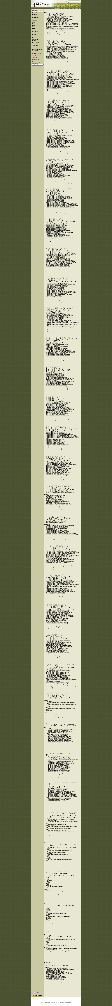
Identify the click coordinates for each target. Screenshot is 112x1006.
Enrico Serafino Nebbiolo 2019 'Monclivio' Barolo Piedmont (56, 143)
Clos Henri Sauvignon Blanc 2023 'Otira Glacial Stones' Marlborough (57, 652)
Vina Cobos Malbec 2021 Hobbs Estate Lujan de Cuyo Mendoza (56, 293)
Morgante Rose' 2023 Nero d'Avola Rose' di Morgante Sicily (56, 521)
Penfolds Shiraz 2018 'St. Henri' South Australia (54, 467)
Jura (47, 823)
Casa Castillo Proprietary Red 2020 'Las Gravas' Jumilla (57, 913)
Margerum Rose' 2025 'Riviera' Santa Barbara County (55, 500)
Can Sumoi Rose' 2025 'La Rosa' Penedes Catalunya (54, 516)
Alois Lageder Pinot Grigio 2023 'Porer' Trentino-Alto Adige (56, 595)
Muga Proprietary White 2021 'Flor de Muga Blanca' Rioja (55, 662)
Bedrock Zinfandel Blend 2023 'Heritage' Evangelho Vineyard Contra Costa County (60, 423)
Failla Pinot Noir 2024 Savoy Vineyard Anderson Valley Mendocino (57, 344)
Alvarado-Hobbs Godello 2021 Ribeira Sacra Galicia (54, 625)
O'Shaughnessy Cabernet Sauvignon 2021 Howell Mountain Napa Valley (58, 70)
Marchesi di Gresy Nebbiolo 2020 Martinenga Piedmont (55, 151)
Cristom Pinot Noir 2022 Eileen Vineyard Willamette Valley (56, 96)
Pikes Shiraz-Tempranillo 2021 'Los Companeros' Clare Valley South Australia (59, 379)
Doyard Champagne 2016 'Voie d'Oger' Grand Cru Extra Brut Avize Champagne (59, 549)
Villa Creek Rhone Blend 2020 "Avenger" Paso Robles (55, 17)
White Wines (35, 19)
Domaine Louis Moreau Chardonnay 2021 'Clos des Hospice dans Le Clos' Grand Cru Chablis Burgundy (61, 680)
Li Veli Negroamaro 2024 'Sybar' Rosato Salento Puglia (55, 497)
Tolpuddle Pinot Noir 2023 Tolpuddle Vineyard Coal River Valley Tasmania (58, 63)
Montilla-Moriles (48, 918)
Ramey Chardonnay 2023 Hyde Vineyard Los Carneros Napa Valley (57, 637)
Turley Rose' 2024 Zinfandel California (52, 512)
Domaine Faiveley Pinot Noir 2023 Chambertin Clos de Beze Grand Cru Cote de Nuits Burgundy (62, 436)
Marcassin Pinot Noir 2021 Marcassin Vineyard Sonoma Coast (56, 202)
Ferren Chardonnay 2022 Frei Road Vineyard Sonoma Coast (56, 644)
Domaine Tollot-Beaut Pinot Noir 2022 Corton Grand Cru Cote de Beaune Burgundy (60, 81)
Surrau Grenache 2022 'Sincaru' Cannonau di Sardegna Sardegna (57, 168)
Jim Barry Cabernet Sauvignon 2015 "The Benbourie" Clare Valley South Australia (60, 28)
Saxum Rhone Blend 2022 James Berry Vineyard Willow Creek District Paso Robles (60, 277)
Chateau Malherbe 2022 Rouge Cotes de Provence (54, 280)
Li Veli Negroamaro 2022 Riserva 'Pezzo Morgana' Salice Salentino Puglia (58, 363)
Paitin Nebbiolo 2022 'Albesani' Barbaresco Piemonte (55, 372)
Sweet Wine (48, 877)
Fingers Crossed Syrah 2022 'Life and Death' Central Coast (56, 414)
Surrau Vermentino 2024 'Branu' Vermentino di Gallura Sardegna (57, 606)
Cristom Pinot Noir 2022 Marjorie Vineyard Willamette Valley (56, 98)
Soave (47, 874)
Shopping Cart (77, 8)
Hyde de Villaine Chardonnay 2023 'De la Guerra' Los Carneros (56, 632)
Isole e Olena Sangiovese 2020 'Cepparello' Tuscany (54, 144)
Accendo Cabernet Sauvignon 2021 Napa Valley (54, 87)
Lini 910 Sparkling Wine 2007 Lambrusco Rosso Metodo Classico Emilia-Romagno (60, 559)
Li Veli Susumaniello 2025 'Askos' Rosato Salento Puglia (55, 495)
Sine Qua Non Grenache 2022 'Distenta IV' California (55, 313)
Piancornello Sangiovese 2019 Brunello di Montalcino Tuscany (56, 160)
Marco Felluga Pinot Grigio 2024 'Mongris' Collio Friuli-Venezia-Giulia (57, 682)
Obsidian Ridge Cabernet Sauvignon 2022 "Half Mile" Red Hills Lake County (59, 486)
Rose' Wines (35, 16)
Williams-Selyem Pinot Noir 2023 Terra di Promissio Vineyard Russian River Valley (60, 307)
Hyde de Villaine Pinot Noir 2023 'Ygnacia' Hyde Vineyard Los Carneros (58, 258)
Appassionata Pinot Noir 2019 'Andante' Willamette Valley (55, 257)
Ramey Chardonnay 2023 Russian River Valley (54, 641)
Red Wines (34, 14)
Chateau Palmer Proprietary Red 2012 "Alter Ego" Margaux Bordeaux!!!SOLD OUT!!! (62, 812)
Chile (33, 25)
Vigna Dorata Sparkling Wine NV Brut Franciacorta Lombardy (56, 530)
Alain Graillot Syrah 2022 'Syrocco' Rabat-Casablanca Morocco (56, 181)
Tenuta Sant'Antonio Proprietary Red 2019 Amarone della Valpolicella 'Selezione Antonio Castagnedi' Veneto (60, 45)
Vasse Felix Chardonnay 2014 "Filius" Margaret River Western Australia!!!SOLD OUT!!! (62, 716)
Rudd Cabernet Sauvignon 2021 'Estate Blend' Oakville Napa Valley (57, 382)
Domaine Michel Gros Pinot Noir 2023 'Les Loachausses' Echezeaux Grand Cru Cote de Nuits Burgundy (61, 325)
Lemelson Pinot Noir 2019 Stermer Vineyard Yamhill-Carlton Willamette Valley (59, 77)
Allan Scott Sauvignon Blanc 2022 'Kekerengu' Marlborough (56, 666)
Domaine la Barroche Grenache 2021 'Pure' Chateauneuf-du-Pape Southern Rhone (60, 186)
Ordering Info (65, 8)
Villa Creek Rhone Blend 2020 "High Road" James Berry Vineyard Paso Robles (59, 16)
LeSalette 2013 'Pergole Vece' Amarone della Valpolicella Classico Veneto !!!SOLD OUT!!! (61, 221)
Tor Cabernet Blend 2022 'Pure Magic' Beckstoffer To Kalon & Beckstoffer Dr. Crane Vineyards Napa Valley (62, 391)
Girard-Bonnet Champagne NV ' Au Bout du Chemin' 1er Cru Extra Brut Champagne (60, 553)
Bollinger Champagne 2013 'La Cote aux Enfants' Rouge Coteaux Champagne (59, 556)
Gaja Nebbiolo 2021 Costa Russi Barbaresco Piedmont (55, 443)
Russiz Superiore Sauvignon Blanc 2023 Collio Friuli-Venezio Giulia (57, 602)
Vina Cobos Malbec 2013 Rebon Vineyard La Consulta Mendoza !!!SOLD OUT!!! (61, 708)
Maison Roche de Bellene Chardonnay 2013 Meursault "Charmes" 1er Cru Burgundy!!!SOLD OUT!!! (63, 836)
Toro (47, 932)
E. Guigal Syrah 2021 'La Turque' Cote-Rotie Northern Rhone (56, 446)
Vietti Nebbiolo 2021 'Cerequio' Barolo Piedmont (54, 396)
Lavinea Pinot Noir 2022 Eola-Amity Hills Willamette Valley (56, 358)
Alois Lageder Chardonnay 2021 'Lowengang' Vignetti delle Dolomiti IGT (58, 596)
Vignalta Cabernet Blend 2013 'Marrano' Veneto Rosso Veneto (56, 178)
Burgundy (47, 814)
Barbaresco (48, 848)
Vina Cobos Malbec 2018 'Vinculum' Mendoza (53, 295)
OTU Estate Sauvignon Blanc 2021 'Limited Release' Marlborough (57, 623)
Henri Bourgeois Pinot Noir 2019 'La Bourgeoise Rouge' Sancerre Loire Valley (59, 189)
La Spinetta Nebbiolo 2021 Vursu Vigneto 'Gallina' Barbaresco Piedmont (58, 354)
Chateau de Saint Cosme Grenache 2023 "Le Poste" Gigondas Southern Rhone (59, 484)
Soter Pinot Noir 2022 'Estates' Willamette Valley (54, 249)
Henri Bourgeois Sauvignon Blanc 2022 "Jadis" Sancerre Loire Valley (57, 571)
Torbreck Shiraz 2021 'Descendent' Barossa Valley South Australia (57, 470)
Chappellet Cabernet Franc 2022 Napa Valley (53, 89)
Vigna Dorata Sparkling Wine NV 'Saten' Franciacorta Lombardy (57, 532)
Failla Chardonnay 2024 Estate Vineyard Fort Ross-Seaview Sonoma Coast (58, 631)
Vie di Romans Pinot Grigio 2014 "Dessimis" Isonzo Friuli (57, 861)
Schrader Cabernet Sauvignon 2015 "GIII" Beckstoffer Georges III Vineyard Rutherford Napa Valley (62, 25)
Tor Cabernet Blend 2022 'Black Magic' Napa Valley (54, 390)
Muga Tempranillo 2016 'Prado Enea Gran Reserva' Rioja (55, 32)
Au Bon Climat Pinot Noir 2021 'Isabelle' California (54, 473)
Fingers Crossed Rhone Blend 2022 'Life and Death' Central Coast (57, 413)
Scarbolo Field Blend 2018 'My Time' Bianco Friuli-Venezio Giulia (57, 604)
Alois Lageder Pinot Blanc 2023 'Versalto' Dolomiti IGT (55, 651)
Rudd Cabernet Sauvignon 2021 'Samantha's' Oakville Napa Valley (57, 383)
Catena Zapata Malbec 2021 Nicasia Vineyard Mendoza (55, 318)
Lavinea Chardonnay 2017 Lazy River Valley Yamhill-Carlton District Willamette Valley (60, 591)
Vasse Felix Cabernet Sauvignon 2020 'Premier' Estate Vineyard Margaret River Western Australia (62, 60)
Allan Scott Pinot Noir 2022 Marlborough (53, 233)
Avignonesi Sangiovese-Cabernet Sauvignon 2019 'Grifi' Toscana (56, 211)
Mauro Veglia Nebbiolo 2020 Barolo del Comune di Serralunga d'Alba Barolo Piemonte (60, 369)
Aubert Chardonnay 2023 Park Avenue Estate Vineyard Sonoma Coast (58, 675)
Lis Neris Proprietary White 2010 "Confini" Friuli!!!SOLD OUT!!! (59, 862)
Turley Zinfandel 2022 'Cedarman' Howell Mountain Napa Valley (57, 279)
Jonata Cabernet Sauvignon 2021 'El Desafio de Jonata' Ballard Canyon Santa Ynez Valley (61, 105)
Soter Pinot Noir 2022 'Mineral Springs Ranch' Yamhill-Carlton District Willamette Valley (61, 250)
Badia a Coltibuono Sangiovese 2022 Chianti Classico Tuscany (56, 133)
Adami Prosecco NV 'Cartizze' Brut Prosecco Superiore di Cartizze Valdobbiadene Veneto (61, 542)
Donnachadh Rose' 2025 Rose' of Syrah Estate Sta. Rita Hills (56, 513)
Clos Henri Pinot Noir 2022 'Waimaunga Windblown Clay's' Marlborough (58, 320)
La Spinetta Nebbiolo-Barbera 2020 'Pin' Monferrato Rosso (56, 353)
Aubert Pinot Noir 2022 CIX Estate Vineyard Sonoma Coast (56, 269)
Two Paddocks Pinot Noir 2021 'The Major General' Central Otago (57, 389)
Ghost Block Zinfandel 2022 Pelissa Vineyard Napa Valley (55, 67)
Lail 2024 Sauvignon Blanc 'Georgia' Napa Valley (54, 635)
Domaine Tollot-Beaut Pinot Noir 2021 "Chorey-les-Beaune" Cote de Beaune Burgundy (60, 29)
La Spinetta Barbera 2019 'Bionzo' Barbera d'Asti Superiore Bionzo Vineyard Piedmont (60, 352)
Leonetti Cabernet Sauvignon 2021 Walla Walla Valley (55, 360)
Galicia (47, 911)
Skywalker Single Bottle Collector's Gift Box (55, 987)
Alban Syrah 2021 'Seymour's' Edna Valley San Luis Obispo (56, 459)
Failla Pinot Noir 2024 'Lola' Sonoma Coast (53, 345)
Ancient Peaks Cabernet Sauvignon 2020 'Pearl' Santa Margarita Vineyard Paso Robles (60, 284)
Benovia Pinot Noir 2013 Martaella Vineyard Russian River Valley (57, 18)
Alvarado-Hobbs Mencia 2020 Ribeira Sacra (53, 239)
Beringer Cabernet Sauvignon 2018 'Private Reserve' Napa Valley (57, 403)
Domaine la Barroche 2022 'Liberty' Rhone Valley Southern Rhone (57, 185)
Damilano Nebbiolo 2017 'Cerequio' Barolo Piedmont (55, 218)
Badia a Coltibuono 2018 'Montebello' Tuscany (53, 136)
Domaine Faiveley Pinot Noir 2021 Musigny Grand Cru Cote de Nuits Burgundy (59, 434)
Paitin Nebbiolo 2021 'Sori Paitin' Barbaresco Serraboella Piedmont (57, 158)
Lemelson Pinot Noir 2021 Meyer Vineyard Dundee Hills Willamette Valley (58, 76)
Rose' (47, 779)
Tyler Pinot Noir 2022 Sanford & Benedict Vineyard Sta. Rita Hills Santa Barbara (59, 128)
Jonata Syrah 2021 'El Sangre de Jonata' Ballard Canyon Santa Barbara (58, 259)
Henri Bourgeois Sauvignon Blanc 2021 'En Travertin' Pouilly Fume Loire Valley (59, 612)
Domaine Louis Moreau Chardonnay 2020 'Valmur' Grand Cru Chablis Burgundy (60, 615)
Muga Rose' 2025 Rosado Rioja (51, 498)
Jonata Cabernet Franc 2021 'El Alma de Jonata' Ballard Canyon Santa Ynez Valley (60, 104)
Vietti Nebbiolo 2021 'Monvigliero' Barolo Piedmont (54, 397)
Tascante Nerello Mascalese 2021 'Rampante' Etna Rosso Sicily (56, 386)
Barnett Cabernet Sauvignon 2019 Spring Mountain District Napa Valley (58, 255)
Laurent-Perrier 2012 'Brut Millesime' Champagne (54, 982)
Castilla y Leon (48, 907)
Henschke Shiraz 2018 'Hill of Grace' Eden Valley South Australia (57, 58)
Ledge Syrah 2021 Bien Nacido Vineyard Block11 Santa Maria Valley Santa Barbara (60, 260)
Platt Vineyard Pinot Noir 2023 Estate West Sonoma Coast (55, 405)
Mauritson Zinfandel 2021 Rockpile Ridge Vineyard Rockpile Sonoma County (59, 118)
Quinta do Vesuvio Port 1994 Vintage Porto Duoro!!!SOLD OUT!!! (57, 965)
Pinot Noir (47, 755)
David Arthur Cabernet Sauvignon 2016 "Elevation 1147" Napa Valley (57, 475)
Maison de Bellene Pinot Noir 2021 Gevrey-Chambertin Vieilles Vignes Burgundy (59, 37)
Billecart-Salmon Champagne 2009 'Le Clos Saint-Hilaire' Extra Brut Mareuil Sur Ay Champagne (62, 534)
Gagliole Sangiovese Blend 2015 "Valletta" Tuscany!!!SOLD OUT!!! (59, 870)
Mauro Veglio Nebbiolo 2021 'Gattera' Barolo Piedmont (55, 156)
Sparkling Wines (36, 17)
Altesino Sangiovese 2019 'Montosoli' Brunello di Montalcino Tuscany (57, 283)
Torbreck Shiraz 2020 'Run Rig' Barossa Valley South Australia (56, 471)
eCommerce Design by (63, 1002)
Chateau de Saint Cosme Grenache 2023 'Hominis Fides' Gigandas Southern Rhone (60, 207)
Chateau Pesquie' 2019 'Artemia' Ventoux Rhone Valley (57, 830)
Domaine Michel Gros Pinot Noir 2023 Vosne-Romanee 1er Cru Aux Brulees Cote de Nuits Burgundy (61, 329)
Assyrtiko (47, 840)
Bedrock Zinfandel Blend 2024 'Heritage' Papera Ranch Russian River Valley (58, 462)
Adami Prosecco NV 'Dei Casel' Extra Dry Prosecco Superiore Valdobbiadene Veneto (60, 525)
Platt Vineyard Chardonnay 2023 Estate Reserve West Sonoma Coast (57, 672)
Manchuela (48, 917)
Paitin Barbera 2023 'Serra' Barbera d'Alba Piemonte (55, 374)
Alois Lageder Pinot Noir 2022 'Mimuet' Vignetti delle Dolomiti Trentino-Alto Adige (60, 130)
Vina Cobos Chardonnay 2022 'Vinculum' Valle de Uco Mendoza (57, 648)
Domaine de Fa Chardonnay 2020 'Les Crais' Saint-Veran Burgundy (57, 611)
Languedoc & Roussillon (50, 825)
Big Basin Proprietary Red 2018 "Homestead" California (55, 14)
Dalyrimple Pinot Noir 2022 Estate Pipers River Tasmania (55, 62)
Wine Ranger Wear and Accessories (37, 50)
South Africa (35, 36)
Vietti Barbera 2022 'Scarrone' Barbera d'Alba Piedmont (55, 174)
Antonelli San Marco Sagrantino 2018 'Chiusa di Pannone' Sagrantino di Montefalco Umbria (61, 49)
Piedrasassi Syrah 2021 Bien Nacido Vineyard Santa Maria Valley (57, 432)
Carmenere (48, 804)
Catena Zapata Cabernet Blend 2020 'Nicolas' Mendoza (55, 55)
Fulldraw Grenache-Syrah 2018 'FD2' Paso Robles (54, 242)
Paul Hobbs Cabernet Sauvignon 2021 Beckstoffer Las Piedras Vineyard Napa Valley (60, 492)
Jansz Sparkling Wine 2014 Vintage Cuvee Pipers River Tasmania (57, 526)
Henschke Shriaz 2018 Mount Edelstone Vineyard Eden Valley (56, 334)
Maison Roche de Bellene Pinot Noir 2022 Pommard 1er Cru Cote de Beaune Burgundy (60, 365)
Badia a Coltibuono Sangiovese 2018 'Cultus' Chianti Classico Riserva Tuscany (59, 135)
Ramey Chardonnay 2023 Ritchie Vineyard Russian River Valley (56, 638)
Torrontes (47, 709)
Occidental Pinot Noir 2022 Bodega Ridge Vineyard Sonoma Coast (59, 758)
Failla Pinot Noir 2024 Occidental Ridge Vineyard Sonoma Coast (56, 101)
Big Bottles (34, 40)
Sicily (47, 872)
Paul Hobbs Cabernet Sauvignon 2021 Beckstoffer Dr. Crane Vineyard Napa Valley (60, 378)
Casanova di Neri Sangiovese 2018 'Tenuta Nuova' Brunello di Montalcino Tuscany (59, 315)
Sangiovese (48, 869)
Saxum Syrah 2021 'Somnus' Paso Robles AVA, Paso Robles (56, 412)
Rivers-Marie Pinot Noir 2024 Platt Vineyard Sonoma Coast (56, 450)
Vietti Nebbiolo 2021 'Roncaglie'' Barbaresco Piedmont (55, 400)
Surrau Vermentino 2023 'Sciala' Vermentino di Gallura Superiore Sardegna (58, 607)
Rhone (47, 829)
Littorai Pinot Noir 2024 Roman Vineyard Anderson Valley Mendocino (57, 460)
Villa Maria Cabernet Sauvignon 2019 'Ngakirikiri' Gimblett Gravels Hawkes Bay (59, 237)
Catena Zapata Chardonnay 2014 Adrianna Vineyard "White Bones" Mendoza (59, 576)
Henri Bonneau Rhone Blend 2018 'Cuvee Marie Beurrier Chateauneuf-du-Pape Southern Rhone (62, 427)
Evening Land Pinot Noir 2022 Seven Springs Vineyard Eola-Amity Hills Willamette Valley (61, 254)
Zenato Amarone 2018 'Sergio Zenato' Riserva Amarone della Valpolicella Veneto (59, 232)
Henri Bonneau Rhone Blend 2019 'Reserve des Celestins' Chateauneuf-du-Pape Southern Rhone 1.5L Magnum (62, 955)
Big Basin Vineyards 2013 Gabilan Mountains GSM (54, 40)
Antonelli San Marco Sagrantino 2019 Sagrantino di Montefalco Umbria (58, 48)
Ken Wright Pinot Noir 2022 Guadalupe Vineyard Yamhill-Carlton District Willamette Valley (61, 252)
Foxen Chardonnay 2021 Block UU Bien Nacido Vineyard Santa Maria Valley (59, 565)
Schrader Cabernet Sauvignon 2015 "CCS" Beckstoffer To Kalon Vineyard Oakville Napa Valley (62, 23)
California (34, 23)
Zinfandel (47, 797)
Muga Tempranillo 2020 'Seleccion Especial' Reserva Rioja (55, 191)
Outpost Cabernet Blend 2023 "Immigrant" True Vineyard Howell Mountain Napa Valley (61, 488)
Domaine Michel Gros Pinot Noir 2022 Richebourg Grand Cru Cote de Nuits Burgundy (60, 326)
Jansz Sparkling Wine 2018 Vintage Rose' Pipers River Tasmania (57, 527)
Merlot (47, 754)
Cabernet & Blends (49, 701)
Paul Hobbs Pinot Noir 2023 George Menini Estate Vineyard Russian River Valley (59, 490)
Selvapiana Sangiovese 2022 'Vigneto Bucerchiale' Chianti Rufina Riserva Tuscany (59, 167)
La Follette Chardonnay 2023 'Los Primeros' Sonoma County (56, 665)
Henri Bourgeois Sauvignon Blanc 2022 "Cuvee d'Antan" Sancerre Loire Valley (59, 572)
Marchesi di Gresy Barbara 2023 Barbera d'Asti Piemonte (55, 366)
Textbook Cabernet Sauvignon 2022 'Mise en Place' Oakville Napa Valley (58, 75)
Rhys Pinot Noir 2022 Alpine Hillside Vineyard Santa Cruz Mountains (57, 407)
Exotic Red (48, 706)
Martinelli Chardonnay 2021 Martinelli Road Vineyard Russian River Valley (58, 645)
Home (52, 8)
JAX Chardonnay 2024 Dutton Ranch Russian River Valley (56, 694)
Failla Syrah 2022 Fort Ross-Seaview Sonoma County (55, 103)
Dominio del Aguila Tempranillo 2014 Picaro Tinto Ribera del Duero (59, 923)
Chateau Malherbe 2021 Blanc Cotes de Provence (54, 647)
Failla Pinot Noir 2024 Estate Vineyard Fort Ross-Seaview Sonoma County (58, 102)
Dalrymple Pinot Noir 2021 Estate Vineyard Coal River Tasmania (57, 321)
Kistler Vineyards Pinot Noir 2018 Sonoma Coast (54, 69)
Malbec (47, 707)
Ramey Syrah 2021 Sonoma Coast (51, 380)
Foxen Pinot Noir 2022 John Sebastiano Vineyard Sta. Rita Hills (56, 92)
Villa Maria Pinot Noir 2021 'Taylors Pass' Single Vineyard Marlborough (58, 235)
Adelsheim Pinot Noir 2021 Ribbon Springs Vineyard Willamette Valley (58, 472)
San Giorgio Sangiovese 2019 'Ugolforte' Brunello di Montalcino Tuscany (58, 230)
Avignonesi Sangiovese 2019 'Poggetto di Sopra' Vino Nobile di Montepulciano (59, 212)
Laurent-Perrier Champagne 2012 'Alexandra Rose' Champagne (56, 528)
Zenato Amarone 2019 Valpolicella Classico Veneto (54, 231)
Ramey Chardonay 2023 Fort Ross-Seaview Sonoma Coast (55, 668)
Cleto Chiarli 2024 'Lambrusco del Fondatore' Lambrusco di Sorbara (57, 558)
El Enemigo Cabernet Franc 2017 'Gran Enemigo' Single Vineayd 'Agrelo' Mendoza (60, 141)
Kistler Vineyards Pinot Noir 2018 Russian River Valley (55, 68)
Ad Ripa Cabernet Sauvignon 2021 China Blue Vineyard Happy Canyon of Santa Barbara (61, 464)
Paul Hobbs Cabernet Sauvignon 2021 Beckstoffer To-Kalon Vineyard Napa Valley (59, 74)
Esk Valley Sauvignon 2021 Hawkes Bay (52, 621)
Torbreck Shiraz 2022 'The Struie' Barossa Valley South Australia (57, 469)
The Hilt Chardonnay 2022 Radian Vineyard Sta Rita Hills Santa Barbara (58, 642)
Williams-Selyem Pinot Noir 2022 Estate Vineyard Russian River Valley (58, 275)
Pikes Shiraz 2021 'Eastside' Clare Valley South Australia (55, 56)
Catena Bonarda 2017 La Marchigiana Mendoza (54, 52)
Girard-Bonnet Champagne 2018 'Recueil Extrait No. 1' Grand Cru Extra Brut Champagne (61, 551)
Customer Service (71, 8)
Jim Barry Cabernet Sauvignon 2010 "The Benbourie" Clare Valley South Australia (61, 714)
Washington (35, 39)
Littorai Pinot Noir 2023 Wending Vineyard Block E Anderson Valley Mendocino (59, 419)
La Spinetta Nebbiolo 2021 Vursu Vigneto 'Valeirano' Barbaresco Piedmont (58, 356)
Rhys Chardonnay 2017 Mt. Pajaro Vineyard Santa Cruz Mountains (57, 626)
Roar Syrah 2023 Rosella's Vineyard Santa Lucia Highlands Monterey (57, 410)
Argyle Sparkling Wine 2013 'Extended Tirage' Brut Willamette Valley (57, 562)
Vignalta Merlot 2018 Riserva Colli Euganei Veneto (54, 177)
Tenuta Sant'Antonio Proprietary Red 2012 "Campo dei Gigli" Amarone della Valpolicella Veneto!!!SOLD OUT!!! (62, 845)
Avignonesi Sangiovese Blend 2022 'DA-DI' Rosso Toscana (55, 210)
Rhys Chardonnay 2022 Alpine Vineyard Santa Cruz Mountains (56, 676)
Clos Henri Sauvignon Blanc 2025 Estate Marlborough (55, 566)
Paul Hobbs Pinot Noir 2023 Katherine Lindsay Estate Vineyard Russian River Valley (60, 489)
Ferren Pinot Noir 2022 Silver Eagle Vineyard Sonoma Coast (56, 300)
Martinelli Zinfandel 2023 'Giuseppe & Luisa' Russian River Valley (57, 248)
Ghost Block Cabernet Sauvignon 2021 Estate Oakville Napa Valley (57, 346)
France (33, 26)
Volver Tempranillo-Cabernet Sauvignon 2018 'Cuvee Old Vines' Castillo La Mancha (60, 240)
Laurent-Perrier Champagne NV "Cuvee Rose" (54, 529)
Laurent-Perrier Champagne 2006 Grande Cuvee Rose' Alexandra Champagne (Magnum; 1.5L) (62, 960)
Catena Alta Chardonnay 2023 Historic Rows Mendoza (55, 575)
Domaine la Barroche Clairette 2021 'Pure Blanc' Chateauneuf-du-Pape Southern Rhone (60, 654)
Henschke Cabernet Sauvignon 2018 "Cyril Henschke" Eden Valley (57, 57)
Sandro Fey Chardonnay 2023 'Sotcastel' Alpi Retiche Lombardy (56, 605)
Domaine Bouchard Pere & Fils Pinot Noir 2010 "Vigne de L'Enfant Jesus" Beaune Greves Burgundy (63, 816)
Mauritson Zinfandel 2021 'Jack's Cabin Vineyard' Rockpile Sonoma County (59, 117)
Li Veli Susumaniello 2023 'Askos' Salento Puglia (54, 150)
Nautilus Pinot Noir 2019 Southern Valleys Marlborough (55, 234)
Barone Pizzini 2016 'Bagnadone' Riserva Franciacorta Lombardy (57, 538)
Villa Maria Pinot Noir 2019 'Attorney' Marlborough (54, 236)
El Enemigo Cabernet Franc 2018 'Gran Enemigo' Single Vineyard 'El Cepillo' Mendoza (60, 142)
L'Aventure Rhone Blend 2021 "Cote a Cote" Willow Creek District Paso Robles (59, 485)
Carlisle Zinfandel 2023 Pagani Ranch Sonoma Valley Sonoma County (57, 482)
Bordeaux (47, 811)
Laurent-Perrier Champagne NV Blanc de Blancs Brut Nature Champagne (58, 546)
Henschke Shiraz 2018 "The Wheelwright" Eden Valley (55, 335)
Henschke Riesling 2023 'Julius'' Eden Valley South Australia (56, 577)
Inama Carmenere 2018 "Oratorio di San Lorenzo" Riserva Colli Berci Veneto (59, 42)
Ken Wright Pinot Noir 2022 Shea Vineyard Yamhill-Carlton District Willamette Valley (60, 351)
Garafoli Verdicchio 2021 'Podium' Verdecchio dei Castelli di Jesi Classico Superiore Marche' (61, 598)
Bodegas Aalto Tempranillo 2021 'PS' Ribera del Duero (55, 238)
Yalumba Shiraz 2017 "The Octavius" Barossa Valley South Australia (57, 20)
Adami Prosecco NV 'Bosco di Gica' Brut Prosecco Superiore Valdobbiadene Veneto (60, 969)
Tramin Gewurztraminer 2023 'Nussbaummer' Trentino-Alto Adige (57, 685)
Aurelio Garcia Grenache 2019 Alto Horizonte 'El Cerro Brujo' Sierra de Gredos (59, 198)
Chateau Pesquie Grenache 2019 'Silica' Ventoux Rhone (55, 200)
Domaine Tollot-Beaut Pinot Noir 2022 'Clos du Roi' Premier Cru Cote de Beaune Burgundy (61, 204)
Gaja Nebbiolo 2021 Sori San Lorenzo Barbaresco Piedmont (56, 441)
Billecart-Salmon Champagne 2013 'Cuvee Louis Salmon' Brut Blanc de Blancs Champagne (61, 533)
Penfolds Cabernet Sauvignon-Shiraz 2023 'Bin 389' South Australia (57, 401)
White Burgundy (49, 835)
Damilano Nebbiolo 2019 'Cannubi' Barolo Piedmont (54, 217)
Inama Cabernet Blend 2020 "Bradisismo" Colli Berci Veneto (56, 41)
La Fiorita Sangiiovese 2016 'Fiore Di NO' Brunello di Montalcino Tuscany (58, 146)
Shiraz (47, 723)
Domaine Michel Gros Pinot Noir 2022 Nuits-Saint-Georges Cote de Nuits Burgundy (60, 188)
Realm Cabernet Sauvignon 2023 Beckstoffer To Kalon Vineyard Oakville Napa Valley (60, 381)
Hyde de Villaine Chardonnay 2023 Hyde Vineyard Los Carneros (57, 633)
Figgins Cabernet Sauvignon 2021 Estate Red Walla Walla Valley (56, 476)
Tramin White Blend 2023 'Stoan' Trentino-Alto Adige (55, 684)
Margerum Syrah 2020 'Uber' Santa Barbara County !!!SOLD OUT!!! (57, 114)
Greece (33, 28)
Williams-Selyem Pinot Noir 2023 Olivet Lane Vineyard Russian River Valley (58, 308)
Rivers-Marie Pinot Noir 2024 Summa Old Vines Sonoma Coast (56, 306)
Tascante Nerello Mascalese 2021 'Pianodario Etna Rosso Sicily (56, 385)
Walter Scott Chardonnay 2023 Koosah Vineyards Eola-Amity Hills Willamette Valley (60, 664)
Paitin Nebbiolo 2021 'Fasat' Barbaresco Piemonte (54, 373)
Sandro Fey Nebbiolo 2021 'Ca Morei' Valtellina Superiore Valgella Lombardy (59, 164)
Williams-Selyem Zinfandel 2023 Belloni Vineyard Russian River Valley (58, 310)
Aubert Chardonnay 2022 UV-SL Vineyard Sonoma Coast (55, 643)
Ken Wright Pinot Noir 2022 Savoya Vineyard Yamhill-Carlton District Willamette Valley (60, 253)
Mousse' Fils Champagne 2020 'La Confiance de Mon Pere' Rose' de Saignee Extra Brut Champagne (62, 555)
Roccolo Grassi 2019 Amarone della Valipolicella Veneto (55, 162)
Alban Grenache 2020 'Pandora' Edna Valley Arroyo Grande (58, 751)
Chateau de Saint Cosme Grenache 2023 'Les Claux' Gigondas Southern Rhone (59, 206)
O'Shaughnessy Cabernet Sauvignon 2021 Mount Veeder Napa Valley (57, 71)
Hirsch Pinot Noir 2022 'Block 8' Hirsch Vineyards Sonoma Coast (57, 301)
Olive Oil (47, 988)
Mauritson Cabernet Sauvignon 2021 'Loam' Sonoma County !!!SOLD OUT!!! (59, 119)
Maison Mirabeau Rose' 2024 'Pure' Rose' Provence (54, 522)
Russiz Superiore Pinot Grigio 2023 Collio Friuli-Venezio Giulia (56, 601)
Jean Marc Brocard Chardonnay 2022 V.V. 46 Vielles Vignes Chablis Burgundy (59, 646)
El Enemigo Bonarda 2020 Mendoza (52, 341)
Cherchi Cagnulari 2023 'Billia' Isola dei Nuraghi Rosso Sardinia (56, 138)
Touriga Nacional (49, 898)
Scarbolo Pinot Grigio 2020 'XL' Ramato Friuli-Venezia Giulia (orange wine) (58, 603)
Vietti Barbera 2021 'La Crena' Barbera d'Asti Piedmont (55, 176)
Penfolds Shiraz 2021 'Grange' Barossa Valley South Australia (56, 465)
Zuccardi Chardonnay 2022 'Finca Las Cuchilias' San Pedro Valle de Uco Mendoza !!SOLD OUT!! (62, 690)
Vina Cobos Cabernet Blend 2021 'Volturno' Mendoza (55, 290)
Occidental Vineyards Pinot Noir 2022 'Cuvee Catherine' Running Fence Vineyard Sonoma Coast (63, 760)
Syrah (47, 785)
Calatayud (47, 906)
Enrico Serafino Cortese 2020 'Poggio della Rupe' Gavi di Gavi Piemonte (58, 657)
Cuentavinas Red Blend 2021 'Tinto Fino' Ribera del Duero (56, 192)
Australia (34, 22)
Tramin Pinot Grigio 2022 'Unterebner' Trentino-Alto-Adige (56, 620)
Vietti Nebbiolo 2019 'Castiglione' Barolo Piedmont (54, 173)
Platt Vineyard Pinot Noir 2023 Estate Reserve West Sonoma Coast (57, 404)
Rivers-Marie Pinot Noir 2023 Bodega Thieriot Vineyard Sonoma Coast (58, 304)
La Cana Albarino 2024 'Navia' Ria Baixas (53, 681)
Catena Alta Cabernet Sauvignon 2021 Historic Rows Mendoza (56, 50)
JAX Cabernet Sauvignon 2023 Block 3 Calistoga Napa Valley (56, 479)
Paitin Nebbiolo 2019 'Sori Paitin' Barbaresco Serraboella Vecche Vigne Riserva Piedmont (61, 159)
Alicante (47, 904)
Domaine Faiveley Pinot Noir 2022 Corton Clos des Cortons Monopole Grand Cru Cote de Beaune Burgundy (62, 438)
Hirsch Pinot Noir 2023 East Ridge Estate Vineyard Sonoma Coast (57, 448)
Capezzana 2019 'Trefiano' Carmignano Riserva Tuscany (55, 137)
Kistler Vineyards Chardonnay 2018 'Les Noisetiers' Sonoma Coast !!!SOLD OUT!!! (60, 583)
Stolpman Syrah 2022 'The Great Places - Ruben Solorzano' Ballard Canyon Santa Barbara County (62, 429)
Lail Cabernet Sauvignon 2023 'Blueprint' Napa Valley (55, 107)
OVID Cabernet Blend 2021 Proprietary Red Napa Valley (55, 336)
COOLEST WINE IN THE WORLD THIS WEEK (37, 47)
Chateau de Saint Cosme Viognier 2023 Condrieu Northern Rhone (57, 588)
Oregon (34, 33)
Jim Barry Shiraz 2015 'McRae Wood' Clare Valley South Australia (57, 30)
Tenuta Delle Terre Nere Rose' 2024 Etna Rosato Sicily (55, 502)
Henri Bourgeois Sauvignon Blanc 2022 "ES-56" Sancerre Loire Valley (57, 573)
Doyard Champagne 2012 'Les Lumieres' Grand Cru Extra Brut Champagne (59, 550)
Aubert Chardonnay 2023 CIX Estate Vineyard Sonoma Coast (56, 650)
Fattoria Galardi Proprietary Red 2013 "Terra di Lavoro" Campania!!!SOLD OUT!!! (62, 847)
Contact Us (60, 8)
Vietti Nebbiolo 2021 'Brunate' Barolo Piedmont (54, 395)
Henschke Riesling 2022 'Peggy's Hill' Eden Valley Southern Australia (57, 655)
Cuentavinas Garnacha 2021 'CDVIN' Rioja (53, 194)
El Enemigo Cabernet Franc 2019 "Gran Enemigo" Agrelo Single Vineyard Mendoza (60, 51)
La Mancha (48, 914)
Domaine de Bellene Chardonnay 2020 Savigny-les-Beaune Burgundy (57, 610)
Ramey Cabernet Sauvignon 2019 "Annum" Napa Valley (55, 13)
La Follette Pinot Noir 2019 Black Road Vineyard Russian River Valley (57, 108)
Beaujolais (47, 810)
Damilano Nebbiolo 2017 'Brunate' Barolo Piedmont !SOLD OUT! (57, 216)
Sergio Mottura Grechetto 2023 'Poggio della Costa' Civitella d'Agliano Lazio (58, 683)
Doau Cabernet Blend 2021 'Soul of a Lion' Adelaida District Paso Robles (58, 402)
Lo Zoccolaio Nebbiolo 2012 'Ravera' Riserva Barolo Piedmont (56, 223)
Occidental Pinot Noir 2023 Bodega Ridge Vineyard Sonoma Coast (57, 449)
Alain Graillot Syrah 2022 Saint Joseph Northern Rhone (55, 180)
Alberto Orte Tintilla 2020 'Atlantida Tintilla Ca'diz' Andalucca (56, 190)
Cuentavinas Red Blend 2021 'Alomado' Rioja (53, 193)
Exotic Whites (48, 721)
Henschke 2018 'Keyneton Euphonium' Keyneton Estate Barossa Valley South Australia (60, 59)
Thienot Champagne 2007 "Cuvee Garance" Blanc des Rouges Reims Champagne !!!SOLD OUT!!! (63, 822)
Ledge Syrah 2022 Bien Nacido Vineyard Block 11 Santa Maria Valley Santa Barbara (60, 409)
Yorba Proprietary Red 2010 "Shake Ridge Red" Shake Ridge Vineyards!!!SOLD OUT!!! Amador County (62, 783)
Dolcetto (47, 856)
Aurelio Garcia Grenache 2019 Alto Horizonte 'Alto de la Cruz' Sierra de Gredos (59, 197)
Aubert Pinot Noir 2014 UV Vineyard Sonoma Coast (54, 38)
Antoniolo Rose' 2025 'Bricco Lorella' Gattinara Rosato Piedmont (57, 517)
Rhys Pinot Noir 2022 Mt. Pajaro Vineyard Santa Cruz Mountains (57, 420)
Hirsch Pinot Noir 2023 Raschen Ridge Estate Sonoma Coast (56, 456)
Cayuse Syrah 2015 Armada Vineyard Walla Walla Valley (57, 945)
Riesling (47, 722)
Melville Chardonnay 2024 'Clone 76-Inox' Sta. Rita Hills (55, 592)
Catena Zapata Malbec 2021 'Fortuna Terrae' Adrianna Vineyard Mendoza (58, 317)
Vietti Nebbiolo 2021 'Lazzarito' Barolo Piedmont (54, 171)
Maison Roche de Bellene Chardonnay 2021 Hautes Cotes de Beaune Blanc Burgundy (60, 661)
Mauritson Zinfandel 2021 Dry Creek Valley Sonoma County (56, 368)
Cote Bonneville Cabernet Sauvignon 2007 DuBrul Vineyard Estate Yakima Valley (61, 936)
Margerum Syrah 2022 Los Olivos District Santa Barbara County (57, 115)
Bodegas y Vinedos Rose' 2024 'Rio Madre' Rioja (54, 509)
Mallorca (47, 915)
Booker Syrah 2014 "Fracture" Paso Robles (53, 39)
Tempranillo (48, 929)
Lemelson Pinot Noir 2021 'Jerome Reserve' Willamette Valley (56, 78)
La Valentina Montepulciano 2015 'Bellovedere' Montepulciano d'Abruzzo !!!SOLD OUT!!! (61, 47)
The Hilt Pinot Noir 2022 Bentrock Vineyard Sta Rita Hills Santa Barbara (58, 266)
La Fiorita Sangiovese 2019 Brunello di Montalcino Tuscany (56, 148)
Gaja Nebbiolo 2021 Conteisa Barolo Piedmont (53, 440)
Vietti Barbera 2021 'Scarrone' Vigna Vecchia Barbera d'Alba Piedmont (58, 175)
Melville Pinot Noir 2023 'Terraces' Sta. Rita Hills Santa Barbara (56, 123)
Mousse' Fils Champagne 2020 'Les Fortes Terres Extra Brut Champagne (58, 554)
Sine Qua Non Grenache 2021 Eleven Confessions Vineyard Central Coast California (60, 416)
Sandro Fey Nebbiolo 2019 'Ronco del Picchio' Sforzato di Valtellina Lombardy (59, 166)
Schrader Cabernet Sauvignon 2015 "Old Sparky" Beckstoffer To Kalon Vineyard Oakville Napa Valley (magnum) (62, 27)
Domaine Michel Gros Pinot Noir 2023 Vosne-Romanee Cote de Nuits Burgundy (59, 327)
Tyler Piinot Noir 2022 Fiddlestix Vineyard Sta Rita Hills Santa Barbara (58, 267)
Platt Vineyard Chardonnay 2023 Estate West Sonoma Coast (56, 673)
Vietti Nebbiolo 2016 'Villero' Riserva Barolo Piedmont (55, 399)
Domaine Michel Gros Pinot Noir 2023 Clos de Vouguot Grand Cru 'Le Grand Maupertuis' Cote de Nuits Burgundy (62, 323)
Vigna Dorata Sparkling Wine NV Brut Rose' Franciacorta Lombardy (57, 531)
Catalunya (47, 908)
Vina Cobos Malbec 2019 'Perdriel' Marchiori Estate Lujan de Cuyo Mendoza (59, 294)
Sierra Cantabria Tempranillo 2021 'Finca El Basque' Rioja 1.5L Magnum (58, 950)
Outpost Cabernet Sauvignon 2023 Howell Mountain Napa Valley (57, 487)
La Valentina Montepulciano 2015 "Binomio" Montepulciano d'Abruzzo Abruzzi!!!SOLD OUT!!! (62, 865)
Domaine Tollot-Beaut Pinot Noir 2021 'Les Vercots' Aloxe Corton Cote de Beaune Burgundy (61, 203)
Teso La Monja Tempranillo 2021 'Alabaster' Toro (54, 425)
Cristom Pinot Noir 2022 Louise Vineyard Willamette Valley (56, 99)
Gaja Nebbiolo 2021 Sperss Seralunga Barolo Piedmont (55, 439)
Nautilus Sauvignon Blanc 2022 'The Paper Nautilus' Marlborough (57, 622)
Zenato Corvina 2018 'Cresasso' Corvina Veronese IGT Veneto (56, 297)
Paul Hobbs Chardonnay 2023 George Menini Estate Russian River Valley (58, 697)
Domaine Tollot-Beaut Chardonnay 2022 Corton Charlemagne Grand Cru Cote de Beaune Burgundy (61, 587)
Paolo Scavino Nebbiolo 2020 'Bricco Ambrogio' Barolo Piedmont (56, 225)
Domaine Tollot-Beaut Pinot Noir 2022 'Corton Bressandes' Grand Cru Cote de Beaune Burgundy (62, 205)
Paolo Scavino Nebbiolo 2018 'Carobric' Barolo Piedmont (55, 226)
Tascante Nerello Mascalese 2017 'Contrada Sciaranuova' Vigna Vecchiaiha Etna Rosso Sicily (61, 170)
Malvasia (47, 839)
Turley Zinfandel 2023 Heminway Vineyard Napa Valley (55, 309)
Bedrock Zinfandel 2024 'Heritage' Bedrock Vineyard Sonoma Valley (57, 278)
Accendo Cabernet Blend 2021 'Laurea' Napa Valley (54, 88)
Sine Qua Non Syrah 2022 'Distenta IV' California (54, 312)
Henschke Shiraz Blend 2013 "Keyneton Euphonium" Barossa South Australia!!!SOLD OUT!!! (62, 720)
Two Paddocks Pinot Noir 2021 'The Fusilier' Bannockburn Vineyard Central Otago (60, 388)
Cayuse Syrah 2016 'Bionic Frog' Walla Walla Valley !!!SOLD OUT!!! (57, 31)
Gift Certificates (36, 57)
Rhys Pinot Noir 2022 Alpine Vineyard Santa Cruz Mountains (56, 245)
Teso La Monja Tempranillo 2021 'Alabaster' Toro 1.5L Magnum (56, 951)
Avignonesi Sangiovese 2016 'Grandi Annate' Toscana (55, 288)
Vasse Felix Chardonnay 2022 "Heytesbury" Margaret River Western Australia (59, 580)
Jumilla (47, 912)
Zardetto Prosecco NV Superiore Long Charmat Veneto (55, 560)
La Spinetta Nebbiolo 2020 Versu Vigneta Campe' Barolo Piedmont (57, 21)
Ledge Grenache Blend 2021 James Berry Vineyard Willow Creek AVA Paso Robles (59, 263)
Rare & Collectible (36, 42)
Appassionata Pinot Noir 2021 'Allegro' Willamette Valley (55, 256)
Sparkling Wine (48, 784)
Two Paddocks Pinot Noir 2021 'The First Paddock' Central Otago (57, 387)
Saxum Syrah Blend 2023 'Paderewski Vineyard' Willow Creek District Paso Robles (60, 454)
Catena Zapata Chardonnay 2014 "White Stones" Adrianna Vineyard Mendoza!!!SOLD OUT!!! (62, 705)
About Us (55, 8)
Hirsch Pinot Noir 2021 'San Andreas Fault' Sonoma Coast (55, 247)
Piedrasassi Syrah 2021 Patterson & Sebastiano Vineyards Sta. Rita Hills (58, 433)
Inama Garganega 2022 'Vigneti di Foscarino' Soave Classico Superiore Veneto (59, 590)
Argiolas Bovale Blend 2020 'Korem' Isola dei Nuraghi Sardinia (56, 208)
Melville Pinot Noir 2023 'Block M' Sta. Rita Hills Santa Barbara (56, 121)
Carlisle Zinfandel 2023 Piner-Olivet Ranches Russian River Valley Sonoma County (60, 483)
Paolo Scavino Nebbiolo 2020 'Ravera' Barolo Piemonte (55, 376)
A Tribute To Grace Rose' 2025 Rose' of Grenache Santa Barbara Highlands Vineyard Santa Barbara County (61, 515)
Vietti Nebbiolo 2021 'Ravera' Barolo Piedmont (53, 172)
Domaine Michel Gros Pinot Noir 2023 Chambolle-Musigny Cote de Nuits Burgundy (60, 187)
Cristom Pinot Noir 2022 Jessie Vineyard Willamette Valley (55, 97)
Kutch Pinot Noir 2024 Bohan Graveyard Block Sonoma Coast (56, 457)
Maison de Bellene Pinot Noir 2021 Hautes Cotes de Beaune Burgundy (57, 364)
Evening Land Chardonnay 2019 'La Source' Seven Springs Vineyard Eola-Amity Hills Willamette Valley (62, 628)
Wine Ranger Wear (49, 990)
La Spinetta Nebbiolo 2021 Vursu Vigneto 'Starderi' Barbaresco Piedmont (58, 355)
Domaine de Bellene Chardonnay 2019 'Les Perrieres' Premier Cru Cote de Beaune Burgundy (61, 609)
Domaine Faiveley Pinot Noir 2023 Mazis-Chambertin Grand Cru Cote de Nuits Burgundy (61, 435)
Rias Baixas (48, 920)
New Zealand (35, 31)
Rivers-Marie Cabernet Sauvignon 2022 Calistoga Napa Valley (56, 299)
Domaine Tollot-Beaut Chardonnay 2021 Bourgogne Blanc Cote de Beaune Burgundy (60, 616)
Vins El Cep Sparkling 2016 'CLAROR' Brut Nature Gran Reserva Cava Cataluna (60, 537)
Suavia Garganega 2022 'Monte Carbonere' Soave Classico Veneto (57, 618)
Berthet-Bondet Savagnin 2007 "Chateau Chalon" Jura (57, 824)
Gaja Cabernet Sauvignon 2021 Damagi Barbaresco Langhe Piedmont (57, 444)
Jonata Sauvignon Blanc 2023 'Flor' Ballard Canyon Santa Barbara (57, 634)
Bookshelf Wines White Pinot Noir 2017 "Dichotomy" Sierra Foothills (59, 753)
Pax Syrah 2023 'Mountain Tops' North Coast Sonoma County (56, 461)
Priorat (47, 919)
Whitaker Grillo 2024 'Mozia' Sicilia (52, 671)
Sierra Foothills (48, 781)
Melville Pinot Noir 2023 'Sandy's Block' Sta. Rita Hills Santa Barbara (57, 122)
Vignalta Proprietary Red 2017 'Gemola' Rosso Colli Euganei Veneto (57, 179)
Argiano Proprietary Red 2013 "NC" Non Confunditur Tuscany (56, 22)
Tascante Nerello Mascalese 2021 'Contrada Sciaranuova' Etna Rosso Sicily (58, 169)
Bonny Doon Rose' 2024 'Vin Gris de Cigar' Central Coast (55, 506)
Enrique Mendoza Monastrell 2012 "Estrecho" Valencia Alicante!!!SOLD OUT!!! (61, 905)
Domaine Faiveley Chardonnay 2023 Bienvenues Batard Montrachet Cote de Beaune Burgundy (62, 686)
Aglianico (47, 846)
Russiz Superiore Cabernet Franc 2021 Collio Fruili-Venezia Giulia (57, 163)
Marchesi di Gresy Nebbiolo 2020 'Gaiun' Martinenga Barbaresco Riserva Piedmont (60, 152)
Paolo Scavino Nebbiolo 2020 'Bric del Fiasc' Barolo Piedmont (56, 224)
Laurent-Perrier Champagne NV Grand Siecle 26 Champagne (56, 545)
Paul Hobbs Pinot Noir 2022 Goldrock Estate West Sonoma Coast (57, 491)
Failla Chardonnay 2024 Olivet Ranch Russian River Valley (56, 696)
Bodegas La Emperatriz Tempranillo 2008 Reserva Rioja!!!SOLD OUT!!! (60, 930)
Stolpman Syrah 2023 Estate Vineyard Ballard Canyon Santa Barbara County (59, 430)
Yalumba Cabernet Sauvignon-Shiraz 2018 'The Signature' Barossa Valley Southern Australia (61, 338)
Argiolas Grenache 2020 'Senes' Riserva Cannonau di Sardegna (56, 286)
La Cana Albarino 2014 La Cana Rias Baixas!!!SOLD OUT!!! (58, 921)
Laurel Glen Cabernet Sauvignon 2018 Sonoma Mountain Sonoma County (58, 109)
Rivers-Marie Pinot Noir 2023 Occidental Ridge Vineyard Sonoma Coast (58, 305)
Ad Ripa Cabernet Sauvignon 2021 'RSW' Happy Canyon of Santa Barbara (58, 463)
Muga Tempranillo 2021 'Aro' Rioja (52, 371)
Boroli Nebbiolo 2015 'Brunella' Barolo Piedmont (54, 215)
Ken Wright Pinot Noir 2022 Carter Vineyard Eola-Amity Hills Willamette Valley (59, 251)
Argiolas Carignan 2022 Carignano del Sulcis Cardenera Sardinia (57, 285)
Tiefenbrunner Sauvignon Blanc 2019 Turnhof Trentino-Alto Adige (57, 619)
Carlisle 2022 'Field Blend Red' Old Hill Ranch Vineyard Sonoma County (58, 314)
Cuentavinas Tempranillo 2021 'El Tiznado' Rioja (54, 195)
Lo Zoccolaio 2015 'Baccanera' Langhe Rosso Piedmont (55, 222)
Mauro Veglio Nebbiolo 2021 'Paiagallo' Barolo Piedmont (55, 157)
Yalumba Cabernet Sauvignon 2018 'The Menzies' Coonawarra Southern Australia (60, 339)
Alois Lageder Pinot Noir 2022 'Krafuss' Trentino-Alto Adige (56, 131)
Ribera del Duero (49, 922)
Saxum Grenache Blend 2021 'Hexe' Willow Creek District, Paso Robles (58, 415)
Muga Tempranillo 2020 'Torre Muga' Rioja (53, 33)
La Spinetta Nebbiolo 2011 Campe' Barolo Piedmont (56, 852)
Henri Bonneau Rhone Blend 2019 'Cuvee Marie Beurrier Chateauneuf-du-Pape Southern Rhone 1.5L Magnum (62, 953)
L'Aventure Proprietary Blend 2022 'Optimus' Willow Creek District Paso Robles (59, 111)
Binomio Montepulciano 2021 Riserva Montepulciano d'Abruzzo (56, 357)
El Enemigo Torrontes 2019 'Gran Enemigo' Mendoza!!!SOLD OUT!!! (57, 656)
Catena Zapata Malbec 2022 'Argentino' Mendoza (54, 54)
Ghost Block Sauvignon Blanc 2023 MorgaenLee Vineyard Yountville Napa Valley (59, 582)
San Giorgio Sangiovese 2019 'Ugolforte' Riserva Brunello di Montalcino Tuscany (59, 384)
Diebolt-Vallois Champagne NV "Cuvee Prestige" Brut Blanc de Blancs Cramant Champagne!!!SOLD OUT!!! (61, 820)
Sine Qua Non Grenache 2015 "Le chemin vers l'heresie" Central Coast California (61, 746)
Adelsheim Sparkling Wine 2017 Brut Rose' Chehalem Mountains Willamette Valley (60, 561)
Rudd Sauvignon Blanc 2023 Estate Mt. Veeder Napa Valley (56, 593)
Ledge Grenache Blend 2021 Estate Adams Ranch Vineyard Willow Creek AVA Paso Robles (61, 262)
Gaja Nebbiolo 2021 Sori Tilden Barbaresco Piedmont (55, 442)
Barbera (47, 849)
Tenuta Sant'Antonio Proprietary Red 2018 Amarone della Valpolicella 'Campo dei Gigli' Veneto (62, 46)
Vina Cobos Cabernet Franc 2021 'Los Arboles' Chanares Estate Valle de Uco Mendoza (60, 291)
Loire (47, 827)
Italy (33, 29)
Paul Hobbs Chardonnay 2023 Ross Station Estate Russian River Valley (58, 698)
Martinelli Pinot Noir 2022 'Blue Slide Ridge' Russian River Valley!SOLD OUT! (61, 761)
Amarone (47, 843)
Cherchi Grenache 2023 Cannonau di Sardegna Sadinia (55, 139)
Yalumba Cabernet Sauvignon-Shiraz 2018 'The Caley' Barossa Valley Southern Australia (61, 337)
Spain (33, 37)
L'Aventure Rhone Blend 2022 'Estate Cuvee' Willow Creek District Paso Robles (59, 110)
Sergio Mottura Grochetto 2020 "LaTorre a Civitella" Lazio (56, 574)
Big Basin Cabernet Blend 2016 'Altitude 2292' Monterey (55, 15)
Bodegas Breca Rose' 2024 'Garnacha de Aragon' (54, 508)
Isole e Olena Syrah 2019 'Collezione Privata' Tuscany (55, 145)
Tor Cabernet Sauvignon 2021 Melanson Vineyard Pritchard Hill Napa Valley (59, 393)
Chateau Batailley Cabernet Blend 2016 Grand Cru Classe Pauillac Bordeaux (59, 85)
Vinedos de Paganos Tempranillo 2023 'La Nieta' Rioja (55, 199)
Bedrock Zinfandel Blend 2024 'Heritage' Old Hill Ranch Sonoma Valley (58, 424)
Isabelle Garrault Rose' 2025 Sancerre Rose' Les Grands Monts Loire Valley (58, 504)
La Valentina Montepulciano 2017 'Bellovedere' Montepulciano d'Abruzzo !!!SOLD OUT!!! (61, 149)
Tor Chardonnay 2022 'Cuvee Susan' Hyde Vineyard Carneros (56, 669)
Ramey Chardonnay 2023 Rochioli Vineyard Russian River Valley (57, 639)
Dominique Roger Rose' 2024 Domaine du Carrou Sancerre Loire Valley (58, 501)
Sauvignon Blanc (49, 710)
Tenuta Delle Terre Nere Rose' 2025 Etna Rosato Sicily (55, 505)
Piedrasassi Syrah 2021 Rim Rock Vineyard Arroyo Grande (56, 431)
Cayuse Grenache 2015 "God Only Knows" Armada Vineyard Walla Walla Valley (61, 939)
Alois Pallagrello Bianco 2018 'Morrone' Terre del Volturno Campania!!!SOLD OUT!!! (60, 667)
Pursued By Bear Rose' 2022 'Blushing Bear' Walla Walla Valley (56, 520)
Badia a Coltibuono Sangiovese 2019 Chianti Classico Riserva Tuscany (57, 134)
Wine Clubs (35, 55)
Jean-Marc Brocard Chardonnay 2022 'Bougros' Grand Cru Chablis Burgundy (59, 608)
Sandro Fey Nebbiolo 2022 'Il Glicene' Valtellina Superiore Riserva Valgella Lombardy (60, 165)
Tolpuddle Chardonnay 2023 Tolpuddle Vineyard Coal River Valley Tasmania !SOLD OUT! (61, 581)
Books (47, 989)
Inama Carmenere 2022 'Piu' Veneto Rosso (53, 347)
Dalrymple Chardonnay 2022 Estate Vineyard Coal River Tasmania (57, 653)
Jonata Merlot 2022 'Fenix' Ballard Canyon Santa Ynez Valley (56, 349)
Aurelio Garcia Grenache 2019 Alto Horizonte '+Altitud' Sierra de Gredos (58, 196)
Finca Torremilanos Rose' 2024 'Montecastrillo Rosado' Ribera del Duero (58, 503)
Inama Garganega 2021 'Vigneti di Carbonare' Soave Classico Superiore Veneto (59, 589)
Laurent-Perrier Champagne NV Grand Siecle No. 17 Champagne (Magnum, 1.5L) (60, 958)
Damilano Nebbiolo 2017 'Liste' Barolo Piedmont (54, 219)
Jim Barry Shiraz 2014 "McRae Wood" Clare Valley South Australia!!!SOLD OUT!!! (62, 725)
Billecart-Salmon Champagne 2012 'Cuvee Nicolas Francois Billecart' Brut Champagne (60, 535)
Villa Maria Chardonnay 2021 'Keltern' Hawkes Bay (54, 674)
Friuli (47, 860)
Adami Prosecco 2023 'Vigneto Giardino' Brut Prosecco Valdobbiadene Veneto (59, 543)
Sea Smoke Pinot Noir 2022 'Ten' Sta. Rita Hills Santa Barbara (56, 274)
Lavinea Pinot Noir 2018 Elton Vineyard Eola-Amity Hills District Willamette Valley (60, 112)
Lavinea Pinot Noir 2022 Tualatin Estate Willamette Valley (55, 113)
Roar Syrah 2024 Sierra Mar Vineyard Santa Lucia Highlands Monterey (58, 453)
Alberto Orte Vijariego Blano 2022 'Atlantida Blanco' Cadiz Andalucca (57, 613)
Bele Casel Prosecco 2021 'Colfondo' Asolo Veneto (54, 557)
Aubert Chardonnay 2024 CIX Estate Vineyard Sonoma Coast (56, 687)
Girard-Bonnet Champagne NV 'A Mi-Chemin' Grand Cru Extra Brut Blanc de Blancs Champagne (62, 552)
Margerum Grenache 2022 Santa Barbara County (54, 116)
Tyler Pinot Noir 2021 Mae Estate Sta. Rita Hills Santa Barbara (56, 126)
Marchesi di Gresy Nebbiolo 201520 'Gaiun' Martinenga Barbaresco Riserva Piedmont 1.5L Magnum (62, 957)
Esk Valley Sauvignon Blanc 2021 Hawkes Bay (53, 975)
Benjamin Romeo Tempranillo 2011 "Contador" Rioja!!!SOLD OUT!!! (59, 925)
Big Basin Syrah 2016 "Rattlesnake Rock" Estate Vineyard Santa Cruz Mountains (60, 19)
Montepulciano (48, 863)
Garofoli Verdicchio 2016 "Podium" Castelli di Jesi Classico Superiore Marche (59, 568)
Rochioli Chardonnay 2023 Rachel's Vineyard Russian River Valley (57, 677)
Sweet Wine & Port (36, 43)
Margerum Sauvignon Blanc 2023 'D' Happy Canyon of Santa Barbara (58, 636)
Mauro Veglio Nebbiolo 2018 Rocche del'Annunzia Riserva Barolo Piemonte (58, 370)
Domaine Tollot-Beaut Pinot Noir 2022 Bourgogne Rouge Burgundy (57, 84)
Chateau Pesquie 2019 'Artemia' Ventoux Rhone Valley (55, 201)
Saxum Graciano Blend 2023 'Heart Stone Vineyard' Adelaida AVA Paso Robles (59, 455)
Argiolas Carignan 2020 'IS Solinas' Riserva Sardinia (55, 287)
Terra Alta (47, 931)
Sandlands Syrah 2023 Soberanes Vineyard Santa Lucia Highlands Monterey (59, 411)
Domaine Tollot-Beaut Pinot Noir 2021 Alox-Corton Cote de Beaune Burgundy (59, 82)
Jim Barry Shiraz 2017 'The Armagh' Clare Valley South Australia (57, 348)
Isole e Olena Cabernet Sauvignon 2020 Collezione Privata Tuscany (57, 316)
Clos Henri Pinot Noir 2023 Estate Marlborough (54, 319)
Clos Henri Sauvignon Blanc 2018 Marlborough (55, 886)
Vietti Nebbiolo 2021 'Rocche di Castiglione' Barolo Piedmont (56, 398)
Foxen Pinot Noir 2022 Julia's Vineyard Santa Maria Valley (56, 93)
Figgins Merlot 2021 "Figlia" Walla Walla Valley (54, 477)
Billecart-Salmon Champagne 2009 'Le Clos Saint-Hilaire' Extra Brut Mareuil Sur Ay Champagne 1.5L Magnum (62, 956)
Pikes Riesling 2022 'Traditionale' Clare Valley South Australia (56, 663)
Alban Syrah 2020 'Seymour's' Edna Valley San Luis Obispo (56, 311)
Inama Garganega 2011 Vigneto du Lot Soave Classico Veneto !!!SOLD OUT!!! (61, 875)
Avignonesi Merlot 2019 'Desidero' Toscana (53, 209)
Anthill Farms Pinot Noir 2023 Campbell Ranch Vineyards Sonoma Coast (58, 478)
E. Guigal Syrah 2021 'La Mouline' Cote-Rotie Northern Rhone (56, 447)
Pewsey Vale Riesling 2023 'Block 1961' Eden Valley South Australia (57, 578)
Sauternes (47, 834)
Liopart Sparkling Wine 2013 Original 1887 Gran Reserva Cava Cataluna (58, 536)
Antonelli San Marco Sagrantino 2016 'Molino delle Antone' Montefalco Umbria (59, 132)
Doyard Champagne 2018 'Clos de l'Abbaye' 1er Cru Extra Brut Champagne (59, 547)
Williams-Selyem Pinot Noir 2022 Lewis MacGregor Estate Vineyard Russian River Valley (61, 276)
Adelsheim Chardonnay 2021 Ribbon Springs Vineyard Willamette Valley (58, 691)
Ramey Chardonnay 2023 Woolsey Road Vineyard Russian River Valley (58, 640)
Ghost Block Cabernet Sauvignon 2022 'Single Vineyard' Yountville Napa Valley (59, 66)
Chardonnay (48, 703)
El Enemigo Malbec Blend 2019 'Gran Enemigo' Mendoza (55, 342)
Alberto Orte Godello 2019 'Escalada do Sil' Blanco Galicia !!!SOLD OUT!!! (58, 614)
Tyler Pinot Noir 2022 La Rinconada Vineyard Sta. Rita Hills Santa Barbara (58, 127)
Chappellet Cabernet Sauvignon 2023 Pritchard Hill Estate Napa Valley (58, 90)
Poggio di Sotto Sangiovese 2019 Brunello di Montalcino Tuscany (56, 228)
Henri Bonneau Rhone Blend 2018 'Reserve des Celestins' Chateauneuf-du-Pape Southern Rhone (62, 428)
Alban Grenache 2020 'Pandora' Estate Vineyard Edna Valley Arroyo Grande (59, 270)
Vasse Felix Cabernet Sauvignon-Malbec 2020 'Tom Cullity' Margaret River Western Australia (61, 61)
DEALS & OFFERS (36, 53)
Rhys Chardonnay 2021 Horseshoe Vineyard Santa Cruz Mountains (57, 695)
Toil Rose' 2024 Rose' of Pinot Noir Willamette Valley (54, 519)
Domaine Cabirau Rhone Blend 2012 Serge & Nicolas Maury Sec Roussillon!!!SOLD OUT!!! (63, 826)
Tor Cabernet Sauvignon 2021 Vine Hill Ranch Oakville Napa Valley (57, 394)
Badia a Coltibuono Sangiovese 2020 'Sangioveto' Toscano (55, 289)
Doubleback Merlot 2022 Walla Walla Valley (53, 340)
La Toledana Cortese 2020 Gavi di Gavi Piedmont (54, 617)
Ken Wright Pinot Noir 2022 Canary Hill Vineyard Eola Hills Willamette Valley (59, 350)
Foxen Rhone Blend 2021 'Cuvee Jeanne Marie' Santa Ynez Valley (57, 91)
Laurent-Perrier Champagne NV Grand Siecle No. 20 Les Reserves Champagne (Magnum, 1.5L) (62, 959)
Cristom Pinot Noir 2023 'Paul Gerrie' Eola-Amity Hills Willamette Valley (58, 100)
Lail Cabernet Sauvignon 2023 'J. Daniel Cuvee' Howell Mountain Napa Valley (59, 106)
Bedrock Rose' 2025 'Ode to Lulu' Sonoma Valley (54, 499)
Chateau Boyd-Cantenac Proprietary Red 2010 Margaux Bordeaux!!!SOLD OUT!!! (61, 813)
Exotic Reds (48, 745)
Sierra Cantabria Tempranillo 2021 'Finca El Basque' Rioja (56, 426)
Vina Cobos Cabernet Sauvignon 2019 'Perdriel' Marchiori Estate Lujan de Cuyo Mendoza (61, 292)
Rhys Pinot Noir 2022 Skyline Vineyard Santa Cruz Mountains (58, 765)
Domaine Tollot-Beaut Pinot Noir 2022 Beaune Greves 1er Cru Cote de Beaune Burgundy (61, 83)
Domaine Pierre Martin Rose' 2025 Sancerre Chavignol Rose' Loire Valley (58, 518)
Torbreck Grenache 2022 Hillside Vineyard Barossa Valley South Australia (58, 468)
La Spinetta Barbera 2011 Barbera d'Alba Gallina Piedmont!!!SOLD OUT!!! (60, 850)
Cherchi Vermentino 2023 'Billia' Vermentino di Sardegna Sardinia (57, 597)
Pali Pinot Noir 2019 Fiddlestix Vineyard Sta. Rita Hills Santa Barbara (57, 72)
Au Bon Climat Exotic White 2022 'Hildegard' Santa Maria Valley (57, 692)
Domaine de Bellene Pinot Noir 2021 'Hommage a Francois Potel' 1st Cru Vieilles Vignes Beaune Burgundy (62, 282)
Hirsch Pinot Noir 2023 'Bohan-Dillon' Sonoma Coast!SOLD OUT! (57, 246)
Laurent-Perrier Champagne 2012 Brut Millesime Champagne (56, 539)
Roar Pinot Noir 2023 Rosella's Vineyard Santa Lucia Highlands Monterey (58, 408)
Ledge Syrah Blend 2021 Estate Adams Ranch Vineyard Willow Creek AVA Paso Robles (60, 261)
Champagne (48, 818)
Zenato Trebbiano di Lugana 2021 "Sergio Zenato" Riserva (56, 649)
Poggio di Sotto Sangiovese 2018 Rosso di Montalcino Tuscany (56, 229)
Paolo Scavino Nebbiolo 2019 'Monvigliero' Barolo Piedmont (56, 227)
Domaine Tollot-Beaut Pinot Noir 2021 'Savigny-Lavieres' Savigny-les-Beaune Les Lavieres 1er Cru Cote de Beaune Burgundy (62, 80)
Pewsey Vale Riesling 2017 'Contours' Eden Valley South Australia (57, 579)
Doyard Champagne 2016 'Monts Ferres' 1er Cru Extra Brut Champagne (58, 548)
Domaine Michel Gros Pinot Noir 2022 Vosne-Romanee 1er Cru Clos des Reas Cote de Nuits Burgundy (61, 331)
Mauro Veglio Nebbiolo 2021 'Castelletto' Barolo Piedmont (55, 155)
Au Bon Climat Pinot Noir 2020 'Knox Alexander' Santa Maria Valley (57, 474)
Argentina (34, 20)
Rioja (47, 924)
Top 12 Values (35, 45)
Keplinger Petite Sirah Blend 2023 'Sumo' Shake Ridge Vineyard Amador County (59, 458)
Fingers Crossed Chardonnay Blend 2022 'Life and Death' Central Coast (58, 678)
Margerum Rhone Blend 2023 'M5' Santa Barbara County (55, 367)
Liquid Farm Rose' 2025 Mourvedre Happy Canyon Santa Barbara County (58, 507)
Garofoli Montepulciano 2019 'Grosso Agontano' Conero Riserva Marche (58, 43)
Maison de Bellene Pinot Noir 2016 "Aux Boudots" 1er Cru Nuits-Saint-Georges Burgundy (63, 817)
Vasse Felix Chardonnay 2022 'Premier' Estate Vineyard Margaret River (58, 670)
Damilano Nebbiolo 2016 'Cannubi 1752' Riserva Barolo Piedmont (57, 220)
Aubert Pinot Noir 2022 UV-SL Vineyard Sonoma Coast (55, 268)
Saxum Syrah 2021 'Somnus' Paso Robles (54, 787)
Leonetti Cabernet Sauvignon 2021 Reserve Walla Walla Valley (56, 359)
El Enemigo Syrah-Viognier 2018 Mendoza (53, 343)
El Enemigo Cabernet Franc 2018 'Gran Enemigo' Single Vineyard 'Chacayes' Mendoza (60, 140)
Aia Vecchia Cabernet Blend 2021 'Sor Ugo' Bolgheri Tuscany (56, 129)
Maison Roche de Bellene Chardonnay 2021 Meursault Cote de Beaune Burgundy (59, 660)
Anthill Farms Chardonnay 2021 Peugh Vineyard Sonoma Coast (56, 627)
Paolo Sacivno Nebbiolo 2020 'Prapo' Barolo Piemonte (55, 375)
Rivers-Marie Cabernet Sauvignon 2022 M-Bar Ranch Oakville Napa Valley (58, 298)
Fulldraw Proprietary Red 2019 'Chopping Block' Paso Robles (56, 241)
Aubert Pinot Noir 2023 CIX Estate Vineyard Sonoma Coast (56, 406)
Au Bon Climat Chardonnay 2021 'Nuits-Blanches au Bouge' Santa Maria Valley (59, 693)
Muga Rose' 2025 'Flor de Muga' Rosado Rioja (53, 496)
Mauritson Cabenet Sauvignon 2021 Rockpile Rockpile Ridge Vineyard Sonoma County (60, 120)
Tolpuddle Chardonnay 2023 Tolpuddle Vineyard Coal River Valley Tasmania (60, 717)
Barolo (47, 851)
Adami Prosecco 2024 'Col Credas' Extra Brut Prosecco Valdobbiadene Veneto (59, 544)
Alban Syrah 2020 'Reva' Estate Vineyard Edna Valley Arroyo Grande (57, 271)
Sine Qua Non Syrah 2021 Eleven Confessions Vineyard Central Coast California (59, 417)
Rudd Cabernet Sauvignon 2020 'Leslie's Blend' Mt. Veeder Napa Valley (58, 265)
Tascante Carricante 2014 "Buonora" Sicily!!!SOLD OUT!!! (58, 873)
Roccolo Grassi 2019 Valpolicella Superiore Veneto (54, 161)
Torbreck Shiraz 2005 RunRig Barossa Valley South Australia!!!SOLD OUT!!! (61, 724)
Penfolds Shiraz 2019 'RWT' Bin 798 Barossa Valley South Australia (57, 466)
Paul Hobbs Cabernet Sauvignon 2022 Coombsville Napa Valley (56, 377)
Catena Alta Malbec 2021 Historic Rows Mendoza (54, 53)
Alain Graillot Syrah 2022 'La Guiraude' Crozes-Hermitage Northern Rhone (58, 182)
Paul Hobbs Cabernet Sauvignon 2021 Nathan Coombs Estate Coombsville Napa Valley (60, 73)
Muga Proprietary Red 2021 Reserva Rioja (53, 34)
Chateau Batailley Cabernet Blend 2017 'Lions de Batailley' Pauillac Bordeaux (59, 86)
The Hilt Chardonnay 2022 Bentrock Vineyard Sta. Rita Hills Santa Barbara (58, 594)
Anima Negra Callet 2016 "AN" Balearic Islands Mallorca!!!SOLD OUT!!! (60, 916)
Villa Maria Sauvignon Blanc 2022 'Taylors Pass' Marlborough (56, 624)
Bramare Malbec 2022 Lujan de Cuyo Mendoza (54, 296)
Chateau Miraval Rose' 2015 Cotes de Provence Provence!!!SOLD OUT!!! (60, 833)
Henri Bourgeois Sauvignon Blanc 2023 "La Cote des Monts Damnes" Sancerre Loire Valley (61, 567)
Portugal (34, 34)
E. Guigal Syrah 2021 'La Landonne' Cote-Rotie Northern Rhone (57, 445)
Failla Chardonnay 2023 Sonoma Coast (54, 742)
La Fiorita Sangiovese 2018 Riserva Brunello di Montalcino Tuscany (57, 147)
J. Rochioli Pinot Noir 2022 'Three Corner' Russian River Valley (58, 771)
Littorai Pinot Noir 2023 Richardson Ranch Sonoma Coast (55, 418)
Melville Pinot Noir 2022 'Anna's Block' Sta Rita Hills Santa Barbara (57, 264)
